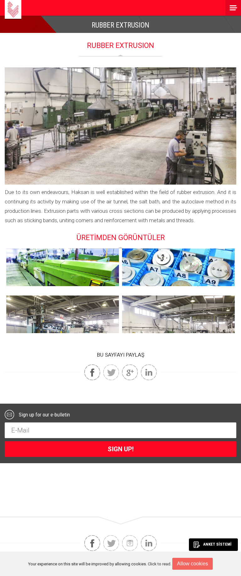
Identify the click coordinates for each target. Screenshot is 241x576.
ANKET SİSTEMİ (217, 544)
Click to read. (159, 564)
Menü (233, 8)
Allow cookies (192, 563)
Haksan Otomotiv (13, 9)
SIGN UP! (121, 449)
